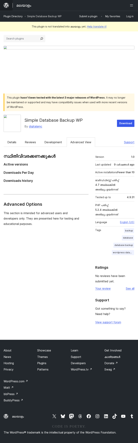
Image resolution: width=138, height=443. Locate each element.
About (8, 350)
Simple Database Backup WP (53, 120)
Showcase (44, 350)
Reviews (30, 142)
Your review (103, 288)
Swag (109, 369)
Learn (74, 350)
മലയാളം (18, 416)
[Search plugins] (41, 38)
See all (130, 288)
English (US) (127, 222)
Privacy (8, 369)
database (128, 237)
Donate (111, 363)
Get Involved (113, 350)
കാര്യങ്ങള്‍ (112, 357)
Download (125, 123)
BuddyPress (13, 400)
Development (53, 142)
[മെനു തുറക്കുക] (132, 5)
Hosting (9, 363)
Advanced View (80, 142)
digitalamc (35, 126)
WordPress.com (16, 381)
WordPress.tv (81, 369)
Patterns (43, 369)
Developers (78, 363)
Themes (42, 357)
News (7, 357)
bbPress (11, 394)
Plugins (41, 363)
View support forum (108, 322)
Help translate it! (97, 26)
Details (11, 142)
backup (129, 230)
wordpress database (123, 252)
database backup (123, 245)
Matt (9, 387)
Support (129, 142)
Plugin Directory (13, 16)
